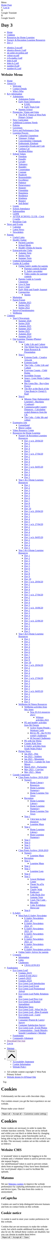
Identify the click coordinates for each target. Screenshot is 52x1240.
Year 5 (21, 354)
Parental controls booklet (35, 268)
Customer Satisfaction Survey (31, 1025)
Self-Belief (23, 203)
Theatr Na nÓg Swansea (37, 885)
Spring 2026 (24, 323)
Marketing (17, 297)
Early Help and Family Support (32, 289)
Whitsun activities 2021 (42, 718)
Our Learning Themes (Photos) (27, 339)
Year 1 (27, 816)
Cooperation (24, 169)
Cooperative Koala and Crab (31, 146)
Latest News (18, 229)
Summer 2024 (24, 336)
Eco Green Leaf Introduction (31, 983)
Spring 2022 (24, 308)
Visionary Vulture (26, 138)
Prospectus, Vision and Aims (26, 112)
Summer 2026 (24, 321)
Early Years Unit (31, 107)
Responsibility (24, 177)
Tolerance (22, 164)
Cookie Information (22, 1064)
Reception (29, 798)
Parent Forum (19, 300)
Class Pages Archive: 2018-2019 (33, 850)
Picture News (24, 751)
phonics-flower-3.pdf (16, 50)
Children (11, 35)
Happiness (23, 193)
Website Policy (19, 1067)
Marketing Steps (25, 1007)
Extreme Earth (30, 362)
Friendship (23, 190)
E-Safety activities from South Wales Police (35, 747)
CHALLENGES (32, 965)
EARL (27, 104)
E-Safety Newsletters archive (37, 949)
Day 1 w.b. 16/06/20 (33, 608)
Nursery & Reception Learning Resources (26, 40)
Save (26, 1237)
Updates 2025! (25, 973)
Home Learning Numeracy (37, 789)
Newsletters (18, 232)
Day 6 (27, 498)
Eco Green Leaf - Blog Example (33, 1012)
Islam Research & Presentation (32, 350)
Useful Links (19, 237)
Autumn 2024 (24, 334)
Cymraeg (17, 954)
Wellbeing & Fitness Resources (32, 704)
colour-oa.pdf (13, 55)
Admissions (18, 96)
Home (10, 32)
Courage (22, 172)
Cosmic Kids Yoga (32, 743)
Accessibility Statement (23, 1061)
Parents (10, 234)
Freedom (22, 156)
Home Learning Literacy (37, 802)
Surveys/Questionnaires (23, 310)
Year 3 (27, 840)
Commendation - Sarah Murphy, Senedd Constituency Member (33, 1031)
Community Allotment (23, 1038)
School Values (19, 154)
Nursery (28, 780)
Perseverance (24, 185)
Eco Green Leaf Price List (30, 999)
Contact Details (20, 88)
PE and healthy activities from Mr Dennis (35, 723)
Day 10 (27, 508)
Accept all (17, 1114)
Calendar (17, 227)
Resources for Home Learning (21, 37)
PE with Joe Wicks (32, 741)
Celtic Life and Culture (34, 344)
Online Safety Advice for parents (33, 952)
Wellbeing (17, 313)
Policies (16, 125)
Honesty (22, 188)
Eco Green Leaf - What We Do (32, 1009)
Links (21, 960)
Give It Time (24, 284)
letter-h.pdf (12, 60)
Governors (17, 128)
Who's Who (18, 91)
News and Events (15, 224)
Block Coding (24, 428)
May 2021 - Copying (33, 769)
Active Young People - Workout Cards (40, 729)
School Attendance (21, 208)
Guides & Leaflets (21, 263)
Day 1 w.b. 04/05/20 (33, 467)
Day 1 (27, 485)
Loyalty (22, 161)
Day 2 (27, 443)
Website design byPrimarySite (21, 1077)
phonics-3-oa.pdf (14, 47)
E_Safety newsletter (33, 271)
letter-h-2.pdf (13, 63)
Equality (22, 159)
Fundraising (12, 968)
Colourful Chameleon (28, 135)
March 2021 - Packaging (35, 767)
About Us (11, 83)
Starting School (25, 109)
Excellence (23, 180)
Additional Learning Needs (25, 122)
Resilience (23, 195)
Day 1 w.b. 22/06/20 (33, 621)
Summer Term (24, 258)
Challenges (23, 962)
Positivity (22, 174)
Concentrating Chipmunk (30, 141)
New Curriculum (20, 120)
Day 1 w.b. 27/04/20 (33, 454)
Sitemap (10, 1048)
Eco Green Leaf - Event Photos (32, 1028)
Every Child (24, 287)
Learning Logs (36, 871)
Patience (22, 182)
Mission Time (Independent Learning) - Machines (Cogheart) (36, 402)
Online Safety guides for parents (33, 266)
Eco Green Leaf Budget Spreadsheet (29, 1003)
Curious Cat (23, 148)
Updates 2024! (25, 981)
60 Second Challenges (40, 738)
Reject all (6, 1114)
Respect (22, 201)
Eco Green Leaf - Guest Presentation (29, 1016)
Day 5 (27, 451)
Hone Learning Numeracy (37, 836)
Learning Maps (37, 824)
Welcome (17, 86)
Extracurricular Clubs (22, 250)
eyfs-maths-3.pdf (14, 58)
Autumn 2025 (24, 302)
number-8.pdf (13, 66)
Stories (27, 294)
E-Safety (17, 913)
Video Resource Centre (23, 430)
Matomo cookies (16, 1184)
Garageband (24, 425)
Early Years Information (29, 101)
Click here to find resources (38, 820)
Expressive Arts (20, 422)
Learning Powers (20, 133)
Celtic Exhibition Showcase (37, 906)
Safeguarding (19, 211)
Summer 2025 (24, 328)
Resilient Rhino (25, 151)
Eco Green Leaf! (20, 970)
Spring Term (24, 255)
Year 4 (21, 341)
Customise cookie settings (35, 1114)
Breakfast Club (19, 221)
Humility (22, 167)
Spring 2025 (24, 305)
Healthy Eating (19, 240)
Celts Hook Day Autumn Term (37, 896)
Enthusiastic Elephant (28, 143)
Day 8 (27, 503)
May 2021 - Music (32, 772)
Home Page (6, 5)
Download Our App (16, 1041)
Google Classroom (21, 774)
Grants (16, 206)
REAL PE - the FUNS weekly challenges (40, 734)
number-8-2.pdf (14, 68)
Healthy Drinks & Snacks (30, 248)
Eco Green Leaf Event (28, 986)
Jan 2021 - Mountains (34, 759)
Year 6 (21, 396)
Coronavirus (24, 292)
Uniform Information (22, 261)
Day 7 (27, 501)
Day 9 (27, 506)
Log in (6, 7)
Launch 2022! (24, 978)
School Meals (24, 245)
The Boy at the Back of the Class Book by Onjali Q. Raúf (36, 391)
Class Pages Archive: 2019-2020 (33, 777)
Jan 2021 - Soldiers (33, 756)
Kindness (22, 198)
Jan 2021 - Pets (31, 754)
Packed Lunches (26, 242)
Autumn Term (24, 253)
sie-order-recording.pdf (17, 53)
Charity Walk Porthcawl (36, 890)
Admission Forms (26, 99)
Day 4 (27, 448)
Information (23, 957)
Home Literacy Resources (37, 783)
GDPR (16, 214)
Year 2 (27, 827)
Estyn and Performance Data (26, 130)
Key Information (14, 94)
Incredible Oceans (32, 375)
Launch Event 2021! (27, 975)
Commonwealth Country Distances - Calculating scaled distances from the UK (35, 411)
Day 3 (10, 42)
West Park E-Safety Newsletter (32, 915)
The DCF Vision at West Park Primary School (32, 116)
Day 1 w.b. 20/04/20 (33, 441)
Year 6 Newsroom (21, 318)
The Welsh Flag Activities (36, 347)
